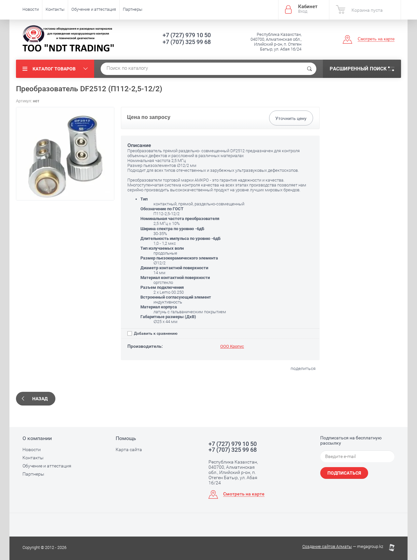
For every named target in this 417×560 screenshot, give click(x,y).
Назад (40, 398)
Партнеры (132, 9)
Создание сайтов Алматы (327, 546)
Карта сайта (129, 449)
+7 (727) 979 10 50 (187, 35)
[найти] (309, 69)
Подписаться (344, 473)
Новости (30, 9)
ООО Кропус (232, 346)
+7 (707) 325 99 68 (187, 41)
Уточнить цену (291, 118)
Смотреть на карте (376, 39)
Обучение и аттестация (93, 9)
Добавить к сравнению (155, 333)
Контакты (55, 9)
